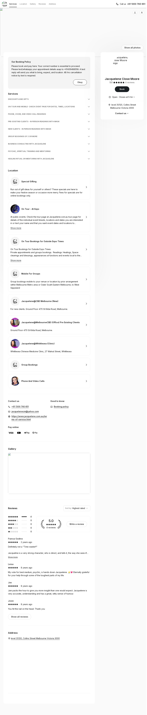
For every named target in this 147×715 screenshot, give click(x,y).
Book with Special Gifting (49, 187)
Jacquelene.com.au (58, 217)
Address (52, 4)
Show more (13, 557)
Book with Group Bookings (49, 365)
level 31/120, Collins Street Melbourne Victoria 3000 (123, 106)
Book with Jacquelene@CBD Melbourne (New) (49, 303)
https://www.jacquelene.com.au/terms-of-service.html (29, 418)
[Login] (142, 12)
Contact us (120, 113)
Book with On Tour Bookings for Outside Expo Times (49, 249)
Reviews (42, 4)
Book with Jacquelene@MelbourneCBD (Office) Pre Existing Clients (49, 325)
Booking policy (61, 406)
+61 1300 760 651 (136, 4)
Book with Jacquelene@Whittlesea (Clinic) (49, 346)
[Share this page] (135, 12)
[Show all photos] (73, 32)
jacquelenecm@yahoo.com (25, 411)
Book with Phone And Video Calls (49, 381)
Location (23, 4)
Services (13, 4)
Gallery (33, 4)
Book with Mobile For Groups (49, 279)
